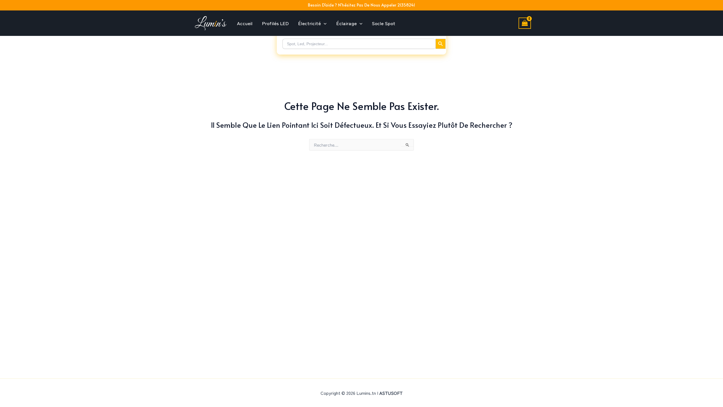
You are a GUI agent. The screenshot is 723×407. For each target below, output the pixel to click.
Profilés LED (275, 23)
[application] (323, 23)
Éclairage (346, 23)
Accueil (244, 23)
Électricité (309, 23)
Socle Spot (383, 23)
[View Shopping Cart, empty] (525, 23)
